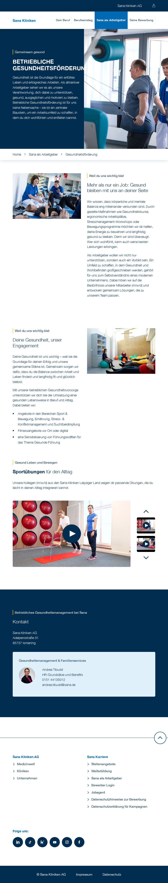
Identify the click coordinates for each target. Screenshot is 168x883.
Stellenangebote (103, 764)
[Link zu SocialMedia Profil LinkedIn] (18, 842)
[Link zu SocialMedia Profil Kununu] (42, 842)
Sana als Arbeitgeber (111, 20)
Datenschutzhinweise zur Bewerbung (118, 799)
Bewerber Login (103, 785)
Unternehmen (27, 778)
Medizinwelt (26, 764)
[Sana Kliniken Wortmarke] (24, 20)
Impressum (84, 874)
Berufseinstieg (83, 20)
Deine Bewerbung (141, 20)
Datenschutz (112, 874)
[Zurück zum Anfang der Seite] (160, 738)
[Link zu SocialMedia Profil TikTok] (30, 842)
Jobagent (98, 792)
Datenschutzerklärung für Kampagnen (119, 806)
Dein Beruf (63, 20)
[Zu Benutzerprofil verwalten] (153, 6)
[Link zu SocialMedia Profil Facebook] (79, 842)
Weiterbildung (101, 771)
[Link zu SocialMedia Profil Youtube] (55, 842)
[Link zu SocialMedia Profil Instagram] (67, 842)
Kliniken (23, 771)
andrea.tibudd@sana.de (58, 685)
